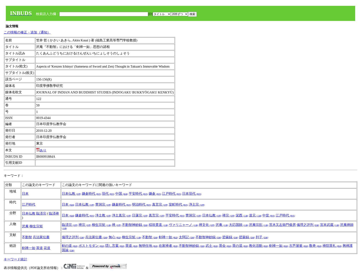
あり (43, 150)
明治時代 (141, 204)
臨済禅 (54, 213)
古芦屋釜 (298, 245)
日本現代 (191, 193)
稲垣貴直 (158, 225)
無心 (115, 237)
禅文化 (207, 225)
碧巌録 (247, 237)
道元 (255, 215)
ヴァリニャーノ (183, 225)
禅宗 (228, 215)
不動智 (27, 237)
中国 (121, 193)
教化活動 (258, 245)
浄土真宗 (121, 215)
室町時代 (178, 204)
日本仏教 (71, 193)
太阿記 (187, 237)
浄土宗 (197, 204)
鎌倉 (155, 193)
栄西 (242, 215)
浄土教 (103, 215)
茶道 (39, 248)
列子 (262, 237)
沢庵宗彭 (258, 225)
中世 (268, 215)
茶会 (225, 245)
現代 (108, 193)
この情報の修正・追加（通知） (27, 32)
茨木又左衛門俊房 (282, 225)
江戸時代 (171, 193)
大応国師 (238, 225)
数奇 (315, 245)
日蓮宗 (140, 215)
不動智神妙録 (135, 225)
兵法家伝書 (41, 237)
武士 (212, 245)
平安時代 (138, 193)
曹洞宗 (103, 204)
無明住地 (148, 245)
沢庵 (25, 226)
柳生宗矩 (36, 226)
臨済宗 (41, 213)
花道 (47, 248)
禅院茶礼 (332, 245)
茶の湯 (240, 245)
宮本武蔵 (329, 225)
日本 (25, 193)
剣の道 (70, 245)
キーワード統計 (15, 259)
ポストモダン (91, 245)
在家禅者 (168, 245)
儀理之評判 (308, 225)
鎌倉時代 (91, 193)
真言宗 (160, 204)
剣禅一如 (168, 237)
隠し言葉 (115, 245)
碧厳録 (230, 237)
